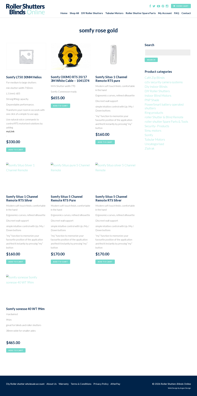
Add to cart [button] (15, 149)
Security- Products (157, 126)
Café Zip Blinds (155, 77)
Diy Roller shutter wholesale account (25, 383)
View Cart (182, 6)
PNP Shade (152, 100)
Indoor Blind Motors (158, 95)
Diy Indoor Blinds (156, 86)
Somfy (149, 135)
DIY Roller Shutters (92, 13)
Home (63, 13)
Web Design (173, 388)
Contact (186, 13)
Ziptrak (149, 148)
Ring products (154, 112)
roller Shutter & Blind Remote (164, 117)
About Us (51, 383)
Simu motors (153, 130)
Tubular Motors (114, 13)
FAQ (176, 13)
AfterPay (115, 383)
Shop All (74, 13)
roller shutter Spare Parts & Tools (166, 121)
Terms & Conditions (81, 383)
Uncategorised (154, 144)
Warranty (64, 383)
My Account (165, 13)
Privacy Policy (101, 383)
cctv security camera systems (164, 82)
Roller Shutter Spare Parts (141, 13)
